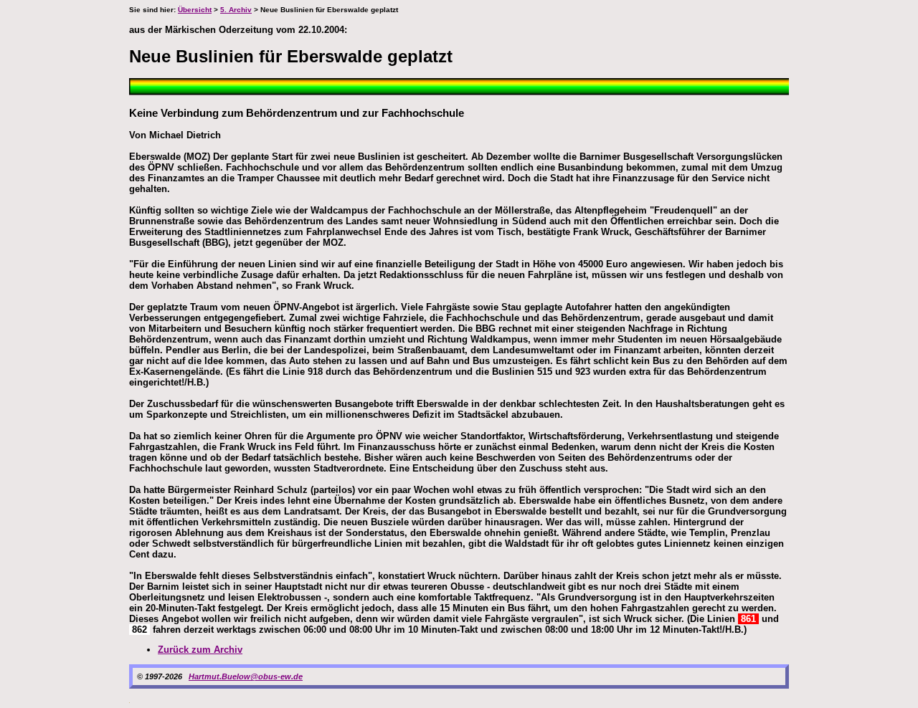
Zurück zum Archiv (200, 649)
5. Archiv (236, 10)
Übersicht (195, 10)
